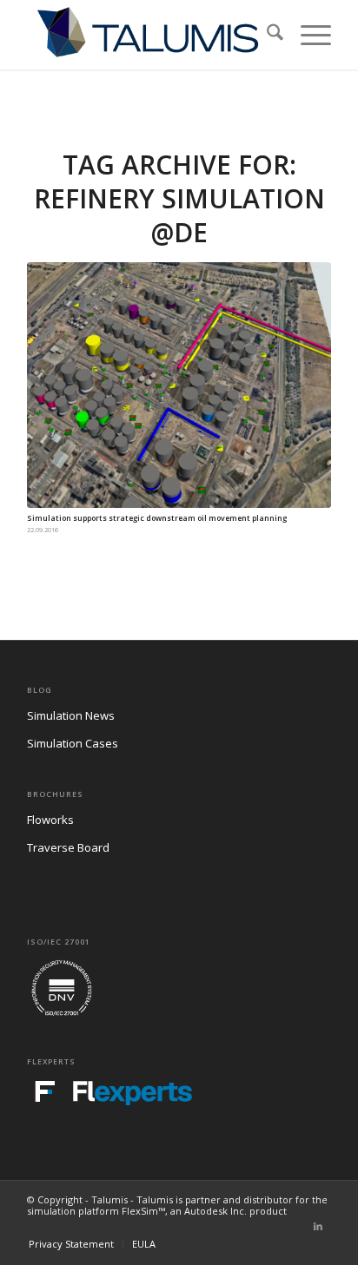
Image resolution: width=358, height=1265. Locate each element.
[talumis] (148, 34)
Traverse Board (68, 847)
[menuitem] (266, 34)
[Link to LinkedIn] (318, 1226)
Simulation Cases (72, 743)
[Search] (266, 34)
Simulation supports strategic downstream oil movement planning (157, 518)
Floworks (50, 819)
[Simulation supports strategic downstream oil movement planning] (179, 385)
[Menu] (307, 34)
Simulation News (71, 715)
